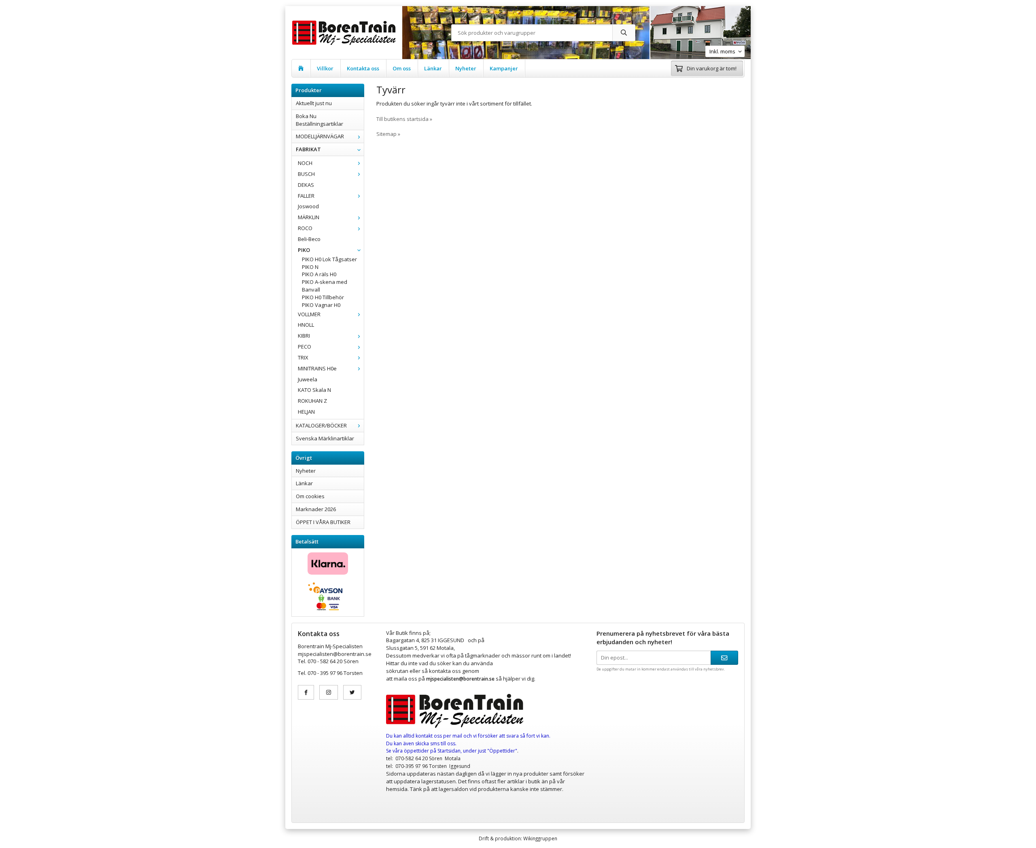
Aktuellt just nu (314, 103)
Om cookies (310, 496)
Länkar (433, 68)
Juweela (307, 379)
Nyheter (465, 68)
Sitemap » (388, 133)
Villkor (325, 68)
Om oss (402, 68)
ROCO (305, 228)
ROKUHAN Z (312, 400)
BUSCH (306, 174)
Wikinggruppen (540, 838)
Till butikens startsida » (404, 119)
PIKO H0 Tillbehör (323, 297)
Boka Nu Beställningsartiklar (319, 119)
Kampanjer (504, 68)
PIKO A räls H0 (319, 274)
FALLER (306, 195)
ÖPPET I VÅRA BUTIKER (323, 522)
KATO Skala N (314, 389)
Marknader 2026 (316, 509)
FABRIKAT (308, 149)
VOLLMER (309, 314)
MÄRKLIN (308, 217)
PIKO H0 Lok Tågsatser (329, 259)
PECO (304, 346)
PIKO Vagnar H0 (321, 305)
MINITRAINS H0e (317, 368)
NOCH (305, 163)
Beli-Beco (309, 239)
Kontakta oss (363, 68)
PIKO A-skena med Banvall (324, 285)
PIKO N (310, 267)
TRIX (303, 357)
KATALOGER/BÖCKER (321, 425)
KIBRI (304, 335)
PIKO (304, 250)
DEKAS (306, 184)
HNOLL (306, 324)
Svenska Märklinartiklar (325, 438)
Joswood (308, 206)
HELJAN (306, 411)
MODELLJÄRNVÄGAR (320, 136)
